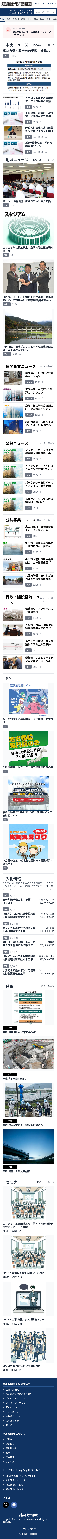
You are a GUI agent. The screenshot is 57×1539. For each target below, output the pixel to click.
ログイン (52, 3)
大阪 (36, 18)
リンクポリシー (12, 1411)
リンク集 (9, 1461)
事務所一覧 (10, 1448)
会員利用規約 (11, 1389)
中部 (29, 18)
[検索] (53, 11)
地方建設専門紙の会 (14, 1484)
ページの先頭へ (28, 1528)
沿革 (6, 1452)
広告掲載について (13, 1416)
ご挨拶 (7, 1439)
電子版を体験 (29, 11)
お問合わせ (39, 3)
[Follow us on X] (6, 1505)
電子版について (12, 11)
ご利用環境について (14, 1398)
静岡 (23, 18)
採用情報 (9, 1457)
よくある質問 (11, 1420)
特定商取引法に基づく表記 (17, 1393)
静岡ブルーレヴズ (13, 1489)
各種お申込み (21, 11)
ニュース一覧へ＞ (45, 366)
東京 (8, 18)
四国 (42, 18)
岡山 (48, 18)
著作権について (12, 1407)
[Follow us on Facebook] (14, 1505)
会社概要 (9, 1443)
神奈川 (16, 18)
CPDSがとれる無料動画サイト (19, 1475)
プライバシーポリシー (15, 1402)
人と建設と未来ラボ (14, 1480)
